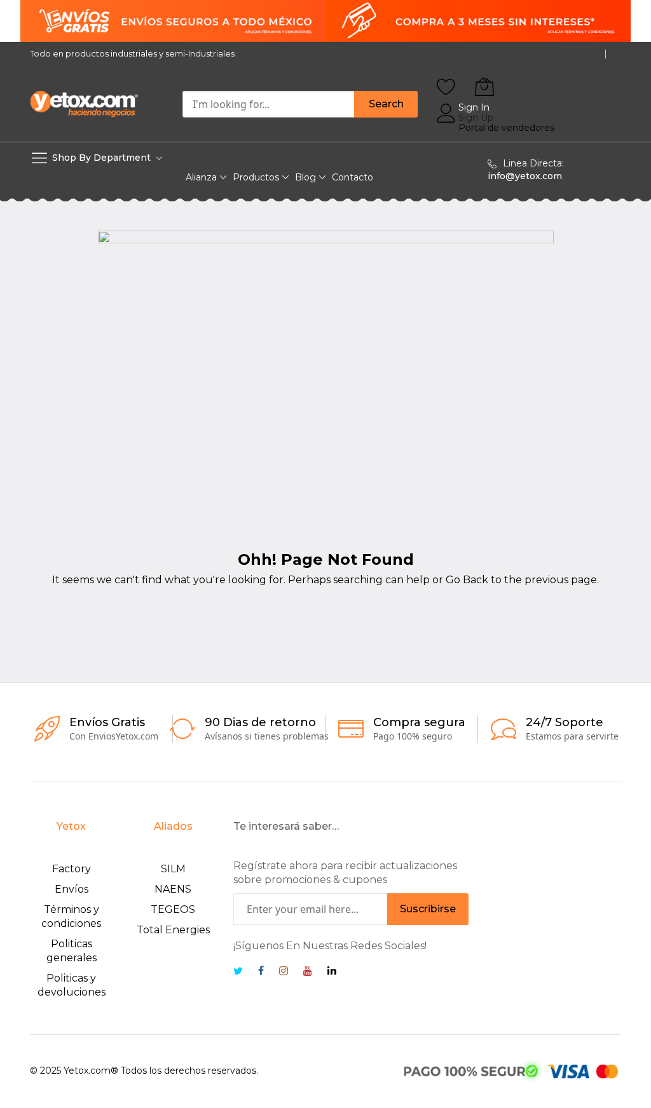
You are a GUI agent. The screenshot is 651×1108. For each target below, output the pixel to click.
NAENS (172, 889)
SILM (173, 869)
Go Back (467, 580)
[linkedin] (331, 972)
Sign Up (475, 117)
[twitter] (238, 972)
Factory (71, 869)
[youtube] (307, 972)
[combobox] (268, 104)
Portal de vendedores (506, 127)
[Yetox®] (84, 104)
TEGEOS (173, 909)
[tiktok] (355, 972)
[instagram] (283, 972)
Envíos (71, 889)
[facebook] (261, 972)
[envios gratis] (325, 21)
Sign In (474, 107)
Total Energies (173, 930)
